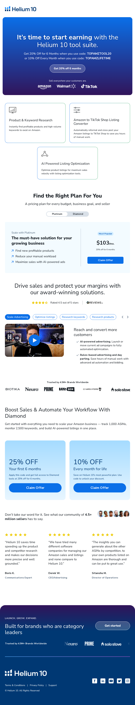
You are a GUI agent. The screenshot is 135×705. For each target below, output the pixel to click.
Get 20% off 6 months (67, 68)
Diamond (78, 214)
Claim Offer (105, 260)
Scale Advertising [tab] (17, 317)
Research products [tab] (103, 317)
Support (52, 685)
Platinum (57, 214)
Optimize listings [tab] (45, 317)
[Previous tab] (122, 317)
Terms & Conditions (15, 685)
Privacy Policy (37, 685)
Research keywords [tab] (73, 317)
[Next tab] (127, 317)
